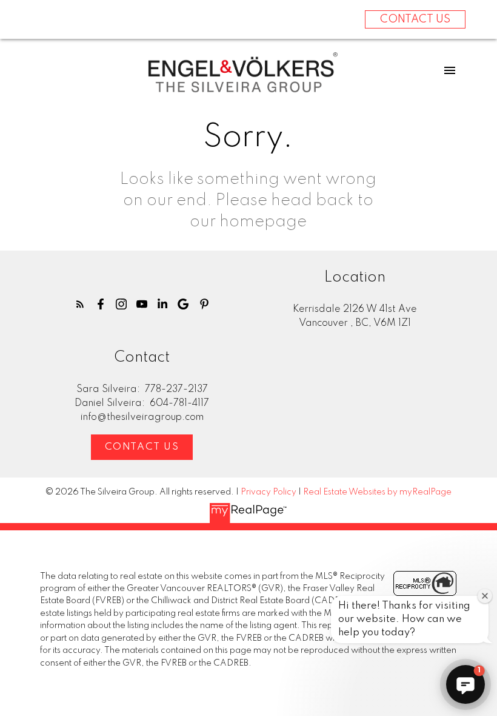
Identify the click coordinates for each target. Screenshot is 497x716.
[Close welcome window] (485, 596)
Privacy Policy (268, 492)
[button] (80, 304)
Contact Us (142, 447)
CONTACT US (415, 19)
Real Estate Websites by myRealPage (377, 492)
